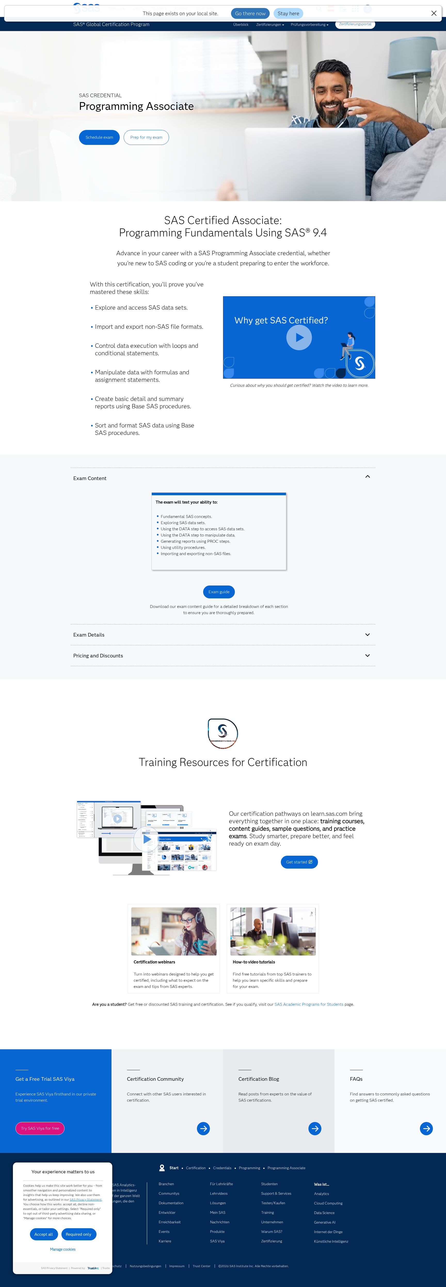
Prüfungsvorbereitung (308, 24)
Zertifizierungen (268, 24)
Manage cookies (63, 1249)
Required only (78, 1234)
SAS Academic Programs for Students (309, 1004)
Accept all (43, 1234)
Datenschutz (112, 1266)
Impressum (177, 1266)
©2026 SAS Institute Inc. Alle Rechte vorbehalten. (253, 1266)
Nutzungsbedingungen (145, 1266)
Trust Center (201, 1266)
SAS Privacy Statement (86, 1199)
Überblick (241, 24)
